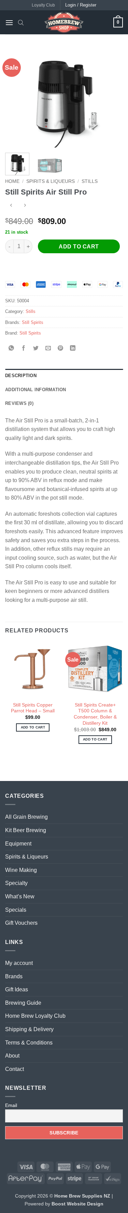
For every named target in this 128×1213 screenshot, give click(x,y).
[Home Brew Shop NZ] (64, 22)
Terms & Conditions (29, 1043)
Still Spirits (32, 322)
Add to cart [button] (33, 727)
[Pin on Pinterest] (60, 348)
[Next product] (11, 206)
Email (11, 1105)
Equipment (18, 844)
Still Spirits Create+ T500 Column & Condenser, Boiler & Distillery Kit (95, 714)
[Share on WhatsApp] (11, 348)
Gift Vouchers (21, 923)
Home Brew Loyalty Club (35, 1016)
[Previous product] (24, 206)
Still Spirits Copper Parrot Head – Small (33, 708)
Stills (90, 181)
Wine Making (21, 870)
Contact (14, 1069)
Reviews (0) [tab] (19, 403)
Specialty (16, 883)
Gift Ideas (16, 989)
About (12, 1056)
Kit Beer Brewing (25, 830)
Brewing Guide (23, 1003)
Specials (15, 910)
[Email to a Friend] (48, 348)
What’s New (19, 896)
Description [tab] (21, 375)
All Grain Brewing (26, 817)
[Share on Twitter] (36, 348)
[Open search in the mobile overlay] (21, 22)
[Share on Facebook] (23, 348)
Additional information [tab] (35, 389)
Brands (14, 976)
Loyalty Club (43, 5)
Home (12, 181)
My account (19, 963)
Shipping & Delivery (29, 1029)
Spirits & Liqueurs (50, 181)
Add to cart (79, 246)
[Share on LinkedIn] (73, 348)
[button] (9, 22)
